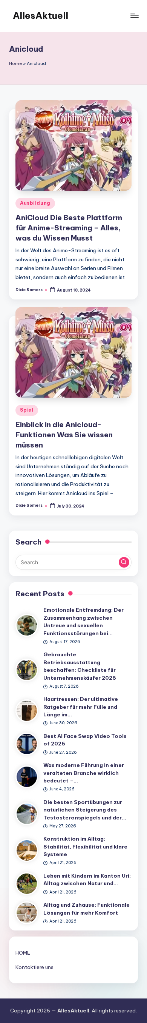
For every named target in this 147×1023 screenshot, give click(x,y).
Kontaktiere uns (34, 967)
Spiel (27, 410)
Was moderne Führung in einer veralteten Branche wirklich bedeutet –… (83, 773)
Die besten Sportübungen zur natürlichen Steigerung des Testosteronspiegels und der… (84, 810)
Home (15, 63)
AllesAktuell (40, 15)
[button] (124, 562)
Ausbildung (35, 203)
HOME (22, 952)
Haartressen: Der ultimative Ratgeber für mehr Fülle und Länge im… (80, 707)
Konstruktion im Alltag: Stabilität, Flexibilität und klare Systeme (85, 846)
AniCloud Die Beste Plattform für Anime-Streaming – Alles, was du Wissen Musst (68, 227)
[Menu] (134, 16)
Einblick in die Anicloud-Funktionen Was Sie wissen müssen (64, 434)
